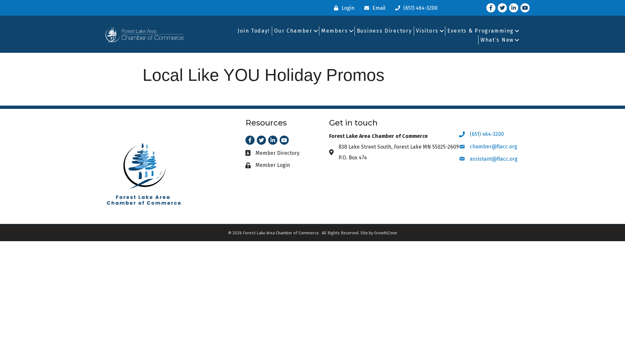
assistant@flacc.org (494, 159)
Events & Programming (480, 31)
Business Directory (384, 31)
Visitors (427, 31)
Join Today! (254, 31)
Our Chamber (293, 31)
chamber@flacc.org (493, 146)
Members (334, 31)
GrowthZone (385, 232)
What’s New (497, 40)
